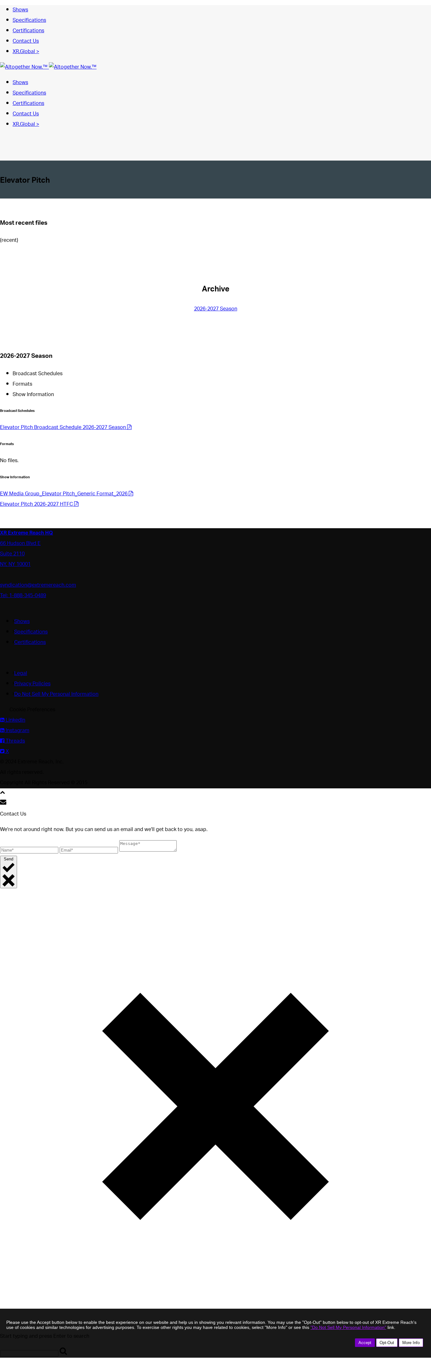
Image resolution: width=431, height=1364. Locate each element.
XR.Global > (26, 52)
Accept (364, 1342)
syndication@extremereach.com (38, 585)
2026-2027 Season (215, 309)
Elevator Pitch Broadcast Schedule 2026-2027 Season (63, 428)
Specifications (29, 20)
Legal (20, 674)
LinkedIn (14, 720)
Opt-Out (387, 1342)
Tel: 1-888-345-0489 (23, 596)
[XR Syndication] (48, 67)
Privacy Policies (32, 684)
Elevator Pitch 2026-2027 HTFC (37, 504)
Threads (14, 741)
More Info (411, 1342)
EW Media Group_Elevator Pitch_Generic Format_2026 (64, 494)
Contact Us (26, 41)
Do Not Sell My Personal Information (56, 694)
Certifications (28, 31)
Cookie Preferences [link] (32, 710)
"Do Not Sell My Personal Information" (348, 1327)
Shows (20, 10)
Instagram (16, 731)
